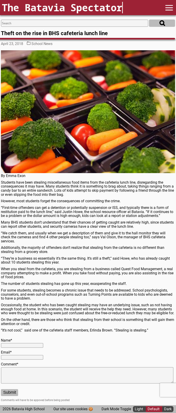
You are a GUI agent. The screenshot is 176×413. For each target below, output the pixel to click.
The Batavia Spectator (62, 7)
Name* (6, 340)
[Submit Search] (162, 23)
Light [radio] (139, 409)
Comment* (9, 364)
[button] (169, 8)
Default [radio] (154, 409)
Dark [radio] (168, 409)
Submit (9, 392)
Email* (6, 352)
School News (41, 44)
